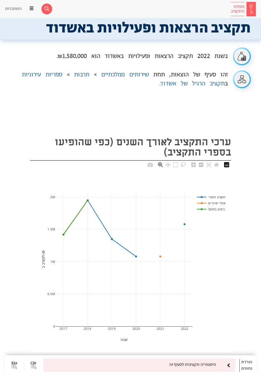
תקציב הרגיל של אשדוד (193, 84)
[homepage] (243, 9)
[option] (139, 364)
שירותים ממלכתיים (125, 75)
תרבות (81, 75)
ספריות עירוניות (42, 75)
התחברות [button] (13, 9)
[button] (33, 365)
